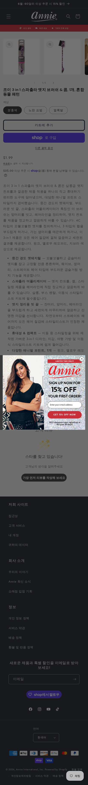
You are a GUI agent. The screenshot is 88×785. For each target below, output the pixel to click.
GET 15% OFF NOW (64, 414)
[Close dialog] (81, 358)
